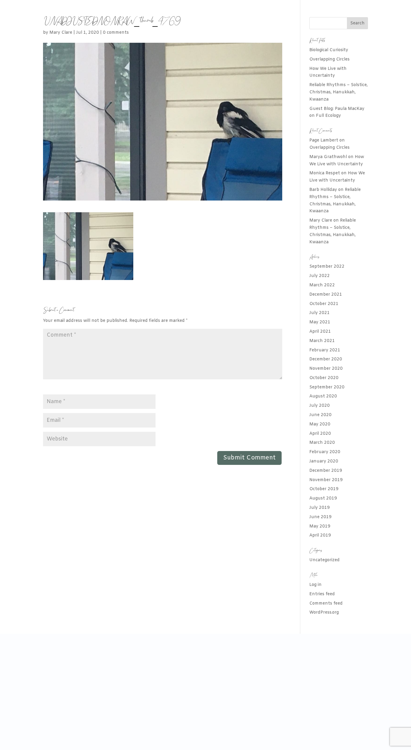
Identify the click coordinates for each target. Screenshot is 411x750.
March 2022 (322, 285)
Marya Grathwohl (328, 157)
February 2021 (324, 350)
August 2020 (323, 396)
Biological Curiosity (328, 50)
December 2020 (325, 359)
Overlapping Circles (329, 59)
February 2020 (324, 452)
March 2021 (322, 341)
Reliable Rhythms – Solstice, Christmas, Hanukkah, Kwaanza (338, 92)
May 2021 (319, 322)
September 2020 (327, 387)
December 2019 (325, 471)
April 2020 (320, 434)
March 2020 (322, 443)
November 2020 (326, 369)
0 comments (116, 33)
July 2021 (319, 313)
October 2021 (323, 304)
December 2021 (325, 294)
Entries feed (322, 594)
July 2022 (319, 276)
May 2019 (319, 526)
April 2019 (320, 535)
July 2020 (319, 406)
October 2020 (323, 378)
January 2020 (323, 461)
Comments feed (326, 603)
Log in (315, 585)
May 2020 (319, 424)
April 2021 (320, 332)
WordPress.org (324, 612)
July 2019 (319, 508)
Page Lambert (323, 140)
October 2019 (323, 489)
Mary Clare (60, 33)
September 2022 (327, 266)
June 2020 (320, 415)
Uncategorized (324, 560)
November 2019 (326, 480)
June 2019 (320, 517)
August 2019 (323, 498)
